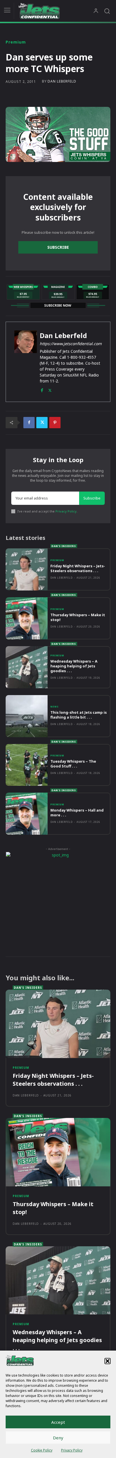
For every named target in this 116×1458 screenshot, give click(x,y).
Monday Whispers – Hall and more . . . (77, 812)
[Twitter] (50, 389)
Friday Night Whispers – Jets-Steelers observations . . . (77, 568)
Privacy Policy (71, 1450)
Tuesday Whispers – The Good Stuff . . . (73, 764)
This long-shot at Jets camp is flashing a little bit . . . (78, 715)
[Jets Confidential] (55, 11)
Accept (58, 1422)
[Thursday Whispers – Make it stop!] (27, 618)
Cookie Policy (41, 1450)
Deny (58, 1437)
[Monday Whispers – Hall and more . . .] (27, 814)
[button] (107, 1361)
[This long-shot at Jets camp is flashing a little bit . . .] (27, 716)
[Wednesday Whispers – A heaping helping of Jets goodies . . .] (27, 667)
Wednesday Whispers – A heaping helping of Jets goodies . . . (73, 666)
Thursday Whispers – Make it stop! (77, 617)
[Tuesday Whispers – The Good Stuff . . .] (27, 765)
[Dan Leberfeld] (25, 361)
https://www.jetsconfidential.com (71, 343)
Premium (16, 42)
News (54, 707)
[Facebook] (42, 389)
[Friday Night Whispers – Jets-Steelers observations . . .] (27, 569)
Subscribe (58, 247)
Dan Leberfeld (62, 81)
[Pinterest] (55, 422)
